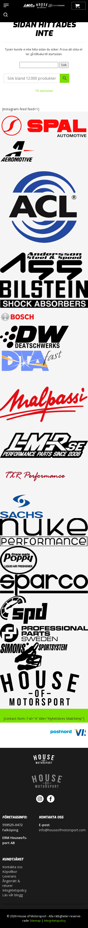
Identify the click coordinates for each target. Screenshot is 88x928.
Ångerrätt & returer (11, 883)
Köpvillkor (9, 871)
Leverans (9, 876)
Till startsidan (44, 91)
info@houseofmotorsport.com (62, 830)
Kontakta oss (12, 867)
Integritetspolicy (14, 890)
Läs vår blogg (12, 895)
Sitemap (35, 921)
